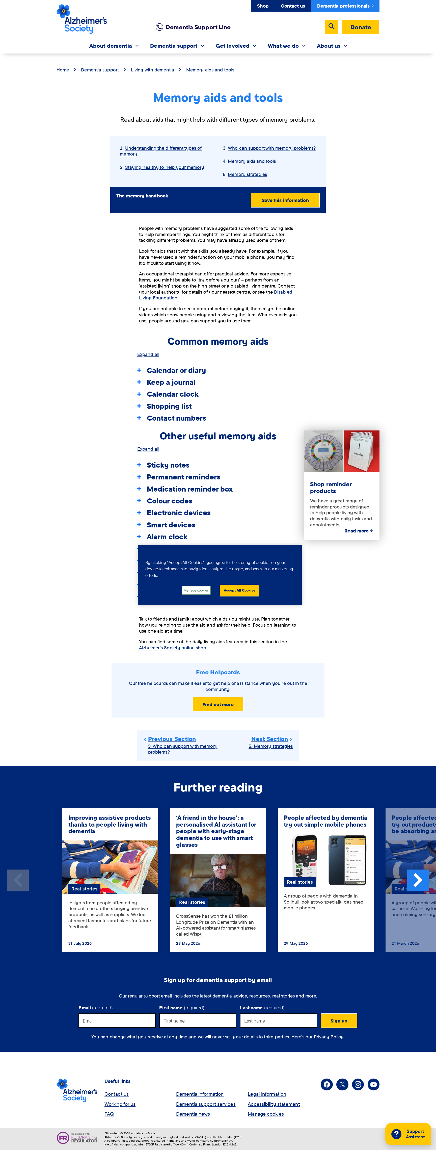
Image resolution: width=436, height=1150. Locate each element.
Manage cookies (266, 1114)
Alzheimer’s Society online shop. (173, 648)
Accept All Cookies (239, 590)
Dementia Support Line (198, 27)
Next (418, 880)
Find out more (217, 704)
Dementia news (193, 1114)
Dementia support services (206, 1104)
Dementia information (200, 1094)
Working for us (119, 1104)
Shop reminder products (330, 487)
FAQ (109, 1114)
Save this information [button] (285, 200)
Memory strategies (247, 174)
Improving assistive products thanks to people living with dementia (109, 824)
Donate (360, 27)
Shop (262, 6)
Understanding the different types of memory (161, 151)
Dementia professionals (343, 6)
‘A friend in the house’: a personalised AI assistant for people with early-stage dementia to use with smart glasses (216, 831)
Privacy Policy (329, 1037)
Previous (18, 880)
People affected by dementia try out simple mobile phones (325, 821)
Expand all (148, 354)
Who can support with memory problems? (272, 148)
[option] (110, 880)
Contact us (293, 6)
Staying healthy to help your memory (164, 167)
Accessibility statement (274, 1104)
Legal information (267, 1094)
